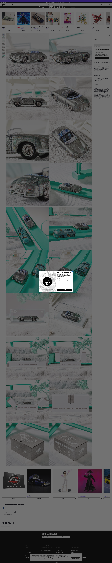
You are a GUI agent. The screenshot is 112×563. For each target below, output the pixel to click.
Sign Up (64, 289)
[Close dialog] (72, 272)
